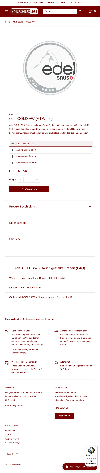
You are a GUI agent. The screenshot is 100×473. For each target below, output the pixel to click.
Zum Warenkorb (29, 189)
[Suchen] (80, 11)
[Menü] (95, 447)
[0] (89, 11)
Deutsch (10, 454)
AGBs (8, 435)
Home (7, 22)
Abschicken (64, 416)
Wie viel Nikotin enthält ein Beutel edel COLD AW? (37, 278)
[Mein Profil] (95, 11)
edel (11, 114)
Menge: (12, 179)
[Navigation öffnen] (6, 11)
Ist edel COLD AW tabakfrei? (25, 287)
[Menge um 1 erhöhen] (37, 179)
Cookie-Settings (12, 442)
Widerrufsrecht (12, 439)
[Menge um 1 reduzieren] (20, 179)
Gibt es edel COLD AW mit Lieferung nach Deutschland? (40, 297)
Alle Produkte (18, 22)
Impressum (10, 430)
